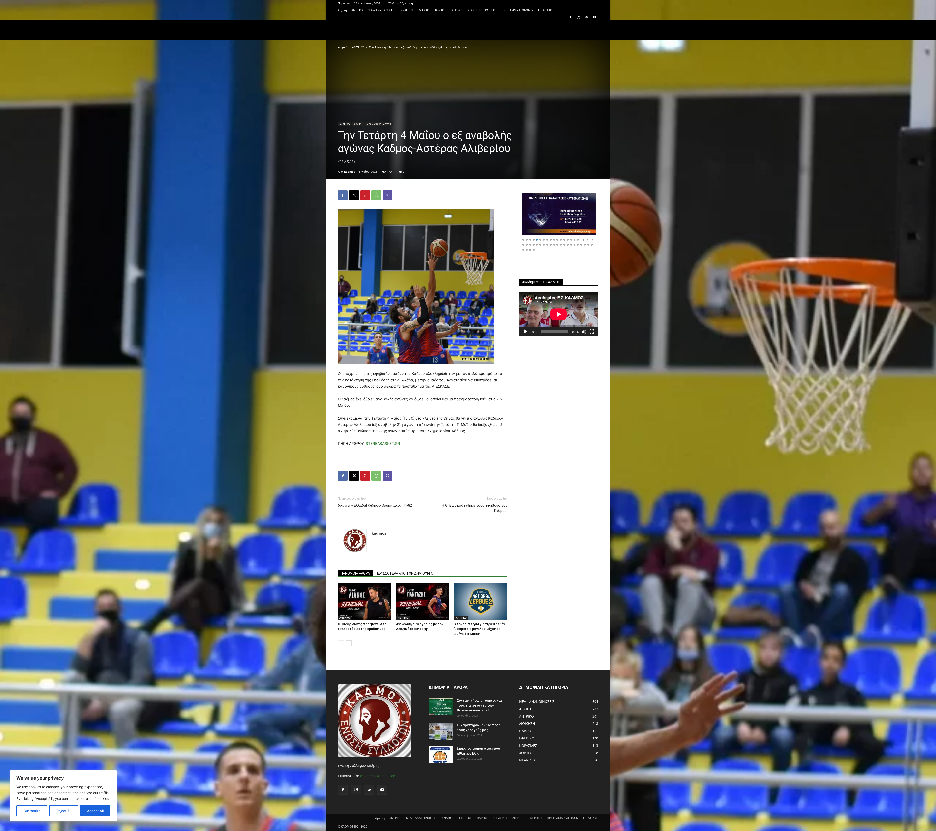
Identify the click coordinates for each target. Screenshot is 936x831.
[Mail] (586, 17)
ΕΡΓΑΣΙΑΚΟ (545, 10)
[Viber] (387, 195)
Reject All (63, 811)
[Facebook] (570, 17)
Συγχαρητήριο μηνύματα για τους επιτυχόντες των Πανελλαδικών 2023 (479, 705)
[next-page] (349, 643)
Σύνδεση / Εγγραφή (400, 3)
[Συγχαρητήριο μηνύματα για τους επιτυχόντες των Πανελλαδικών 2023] (441, 706)
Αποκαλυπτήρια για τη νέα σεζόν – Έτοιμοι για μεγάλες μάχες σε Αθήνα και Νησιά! (480, 628)
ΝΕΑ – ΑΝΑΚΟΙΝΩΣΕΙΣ (381, 10)
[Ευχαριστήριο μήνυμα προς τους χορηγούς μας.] (441, 731)
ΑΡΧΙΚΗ (358, 124)
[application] (558, 314)
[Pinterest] (365, 195)
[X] (354, 195)
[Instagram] (578, 17)
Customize (31, 811)
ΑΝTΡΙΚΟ (357, 10)
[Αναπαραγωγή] (525, 331)
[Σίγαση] (584, 331)
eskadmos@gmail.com (378, 776)
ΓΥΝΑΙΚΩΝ (406, 10)
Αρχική (342, 10)
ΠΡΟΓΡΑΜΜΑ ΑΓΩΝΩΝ (515, 10)
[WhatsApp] (376, 195)
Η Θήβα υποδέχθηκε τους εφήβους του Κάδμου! (474, 508)
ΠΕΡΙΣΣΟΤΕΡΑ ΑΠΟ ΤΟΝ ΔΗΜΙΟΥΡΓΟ (404, 573)
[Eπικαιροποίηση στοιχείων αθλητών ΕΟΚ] (441, 754)
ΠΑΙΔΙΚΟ (439, 10)
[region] (63, 795)
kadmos (349, 171)
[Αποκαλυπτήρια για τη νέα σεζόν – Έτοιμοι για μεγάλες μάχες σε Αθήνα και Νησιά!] (480, 601)
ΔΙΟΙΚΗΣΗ (474, 10)
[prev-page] (341, 643)
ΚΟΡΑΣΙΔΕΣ (456, 10)
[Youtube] (594, 17)
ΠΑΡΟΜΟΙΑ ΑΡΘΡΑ (355, 573)
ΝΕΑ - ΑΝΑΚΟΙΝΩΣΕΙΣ (378, 124)
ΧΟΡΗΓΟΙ (490, 10)
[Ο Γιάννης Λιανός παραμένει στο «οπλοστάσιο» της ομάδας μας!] (364, 601)
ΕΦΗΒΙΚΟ (423, 10)
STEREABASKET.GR (383, 443)
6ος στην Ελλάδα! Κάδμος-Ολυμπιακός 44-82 (375, 505)
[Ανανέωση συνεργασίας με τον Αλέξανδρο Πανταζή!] (422, 601)
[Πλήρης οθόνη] (591, 331)
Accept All (95, 811)
